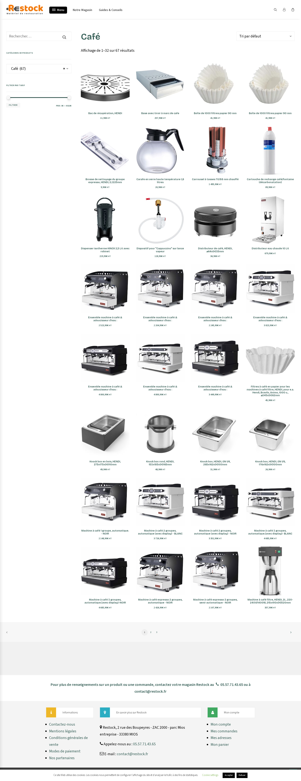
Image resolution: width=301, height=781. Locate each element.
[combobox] (38, 68)
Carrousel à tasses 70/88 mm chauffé (215, 179)
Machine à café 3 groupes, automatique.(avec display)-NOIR (105, 601)
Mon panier (220, 744)
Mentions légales (62, 731)
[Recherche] (38, 36)
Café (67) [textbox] (37, 68)
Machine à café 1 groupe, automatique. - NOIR (105, 532)
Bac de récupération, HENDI (105, 113)
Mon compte (221, 724)
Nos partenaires (62, 758)
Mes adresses (221, 738)
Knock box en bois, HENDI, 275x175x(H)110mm (105, 463)
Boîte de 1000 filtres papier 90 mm (215, 113)
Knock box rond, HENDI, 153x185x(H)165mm (160, 463)
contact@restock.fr (150, 691)
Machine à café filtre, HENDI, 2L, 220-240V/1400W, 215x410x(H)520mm (270, 601)
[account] (285, 9)
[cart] (292, 9)
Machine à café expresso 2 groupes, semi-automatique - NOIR (215, 601)
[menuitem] (277, 9)
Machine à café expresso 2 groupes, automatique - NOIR (160, 601)
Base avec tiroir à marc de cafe (160, 113)
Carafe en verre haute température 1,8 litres (160, 181)
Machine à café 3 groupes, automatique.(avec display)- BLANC (270, 532)
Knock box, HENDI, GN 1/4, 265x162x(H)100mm (215, 463)
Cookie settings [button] (210, 775)
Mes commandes (224, 731)
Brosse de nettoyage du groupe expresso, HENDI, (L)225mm (105, 181)
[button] (277, 9)
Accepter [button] (229, 775)
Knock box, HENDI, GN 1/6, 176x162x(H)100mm (270, 463)
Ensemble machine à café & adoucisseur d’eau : (160, 319)
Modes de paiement (64, 751)
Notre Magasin (82, 10)
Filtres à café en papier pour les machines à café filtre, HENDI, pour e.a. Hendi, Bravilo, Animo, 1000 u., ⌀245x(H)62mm (270, 391)
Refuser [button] (242, 775)
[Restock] (24, 9)
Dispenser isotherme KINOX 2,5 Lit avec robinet (105, 250)
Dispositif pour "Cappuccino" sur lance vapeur (160, 250)
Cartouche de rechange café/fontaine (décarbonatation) (270, 181)
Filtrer (13, 105)
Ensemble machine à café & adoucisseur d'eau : (105, 319)
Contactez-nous (62, 724)
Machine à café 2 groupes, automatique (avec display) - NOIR (215, 532)
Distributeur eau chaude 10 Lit (270, 248)
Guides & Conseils (110, 10)
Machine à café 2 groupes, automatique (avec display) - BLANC (160, 532)
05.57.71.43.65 (231, 684)
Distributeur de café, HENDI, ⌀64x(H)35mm (215, 250)
